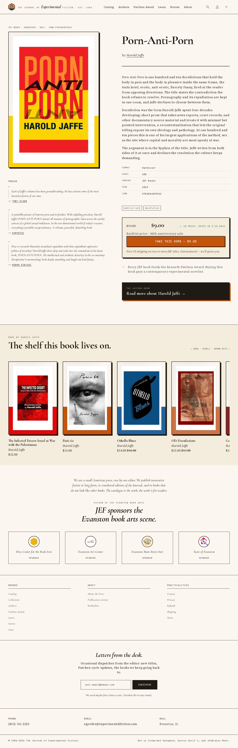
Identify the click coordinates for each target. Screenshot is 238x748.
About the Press (96, 593)
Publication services (98, 599)
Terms (170, 617)
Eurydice (18, 233)
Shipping (171, 611)
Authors (123, 7)
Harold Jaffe (135, 55)
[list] (119, 409)
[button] (208, 7)
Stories (175, 7)
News (11, 629)
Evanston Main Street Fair (147, 552)
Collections (14, 599)
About (188, 7)
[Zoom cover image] (53, 99)
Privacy (171, 599)
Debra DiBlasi (22, 264)
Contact (171, 593)
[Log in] (217, 7)
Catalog (109, 7)
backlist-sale (132, 208)
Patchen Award (144, 7)
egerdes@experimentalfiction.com (110, 724)
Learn (162, 7)
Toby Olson (19, 201)
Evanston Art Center (90, 552)
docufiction (152, 208)
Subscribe (145, 684)
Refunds (171, 605)
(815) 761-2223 (18, 724)
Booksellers (93, 605)
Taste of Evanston (204, 552)
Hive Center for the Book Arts (34, 552)
